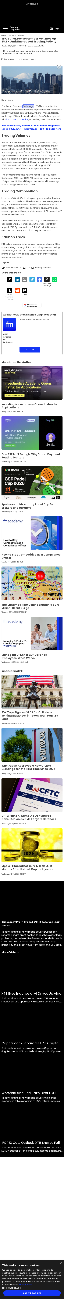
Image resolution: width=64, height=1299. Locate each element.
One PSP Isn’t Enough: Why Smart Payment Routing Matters (30, 455)
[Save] (24, 292)
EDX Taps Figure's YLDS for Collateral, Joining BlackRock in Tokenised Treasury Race (29, 715)
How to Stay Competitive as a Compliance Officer (31, 556)
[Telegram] (32, 279)
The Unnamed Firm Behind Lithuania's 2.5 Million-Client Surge (30, 606)
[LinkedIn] (17, 279)
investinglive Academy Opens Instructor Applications (29, 405)
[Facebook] (39, 279)
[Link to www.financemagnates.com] (32, 383)
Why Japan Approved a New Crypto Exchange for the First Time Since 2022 (28, 767)
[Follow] (9, 294)
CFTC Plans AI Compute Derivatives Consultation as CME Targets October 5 (29, 817)
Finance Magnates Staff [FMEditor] (36, 46)
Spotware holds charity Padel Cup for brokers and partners (27, 506)
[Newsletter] (51, 28)
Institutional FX (12, 35)
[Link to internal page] (9, 324)
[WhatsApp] (54, 279)
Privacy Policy (25, 1284)
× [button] (61, 1263)
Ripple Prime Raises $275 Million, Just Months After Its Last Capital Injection (27, 867)
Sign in (58, 29)
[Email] (24, 279)
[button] (32, 1287)
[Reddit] (17, 290)
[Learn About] (47, 282)
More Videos (10, 952)
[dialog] (32, 1279)
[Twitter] (9, 279)
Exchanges (21, 35)
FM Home (3, 35)
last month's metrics (17, 119)
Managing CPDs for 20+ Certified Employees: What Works (24, 656)
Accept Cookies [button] (32, 1293)
